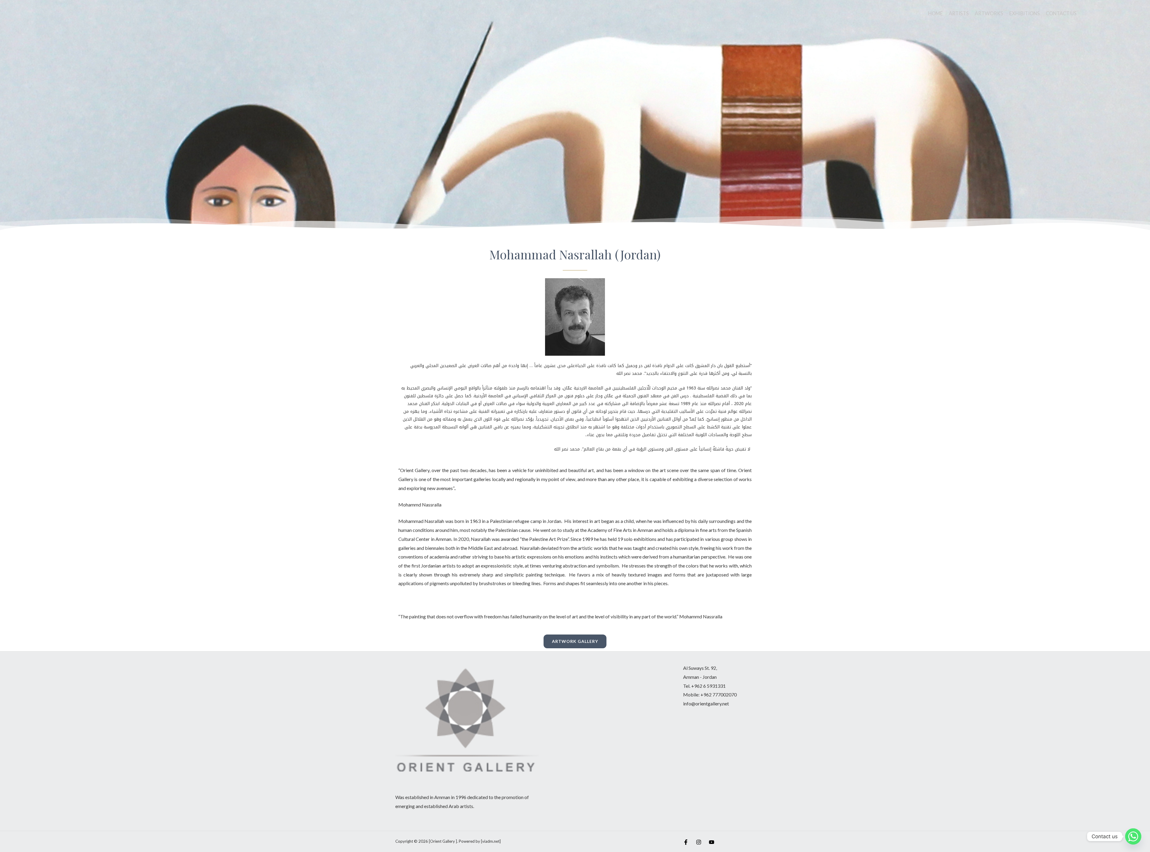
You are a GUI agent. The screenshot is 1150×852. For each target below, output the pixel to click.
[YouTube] (711, 842)
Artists (959, 13)
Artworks (989, 13)
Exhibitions (1024, 13)
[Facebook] (686, 842)
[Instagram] (698, 842)
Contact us (1061, 13)
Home (935, 13)
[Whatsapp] (1133, 836)
